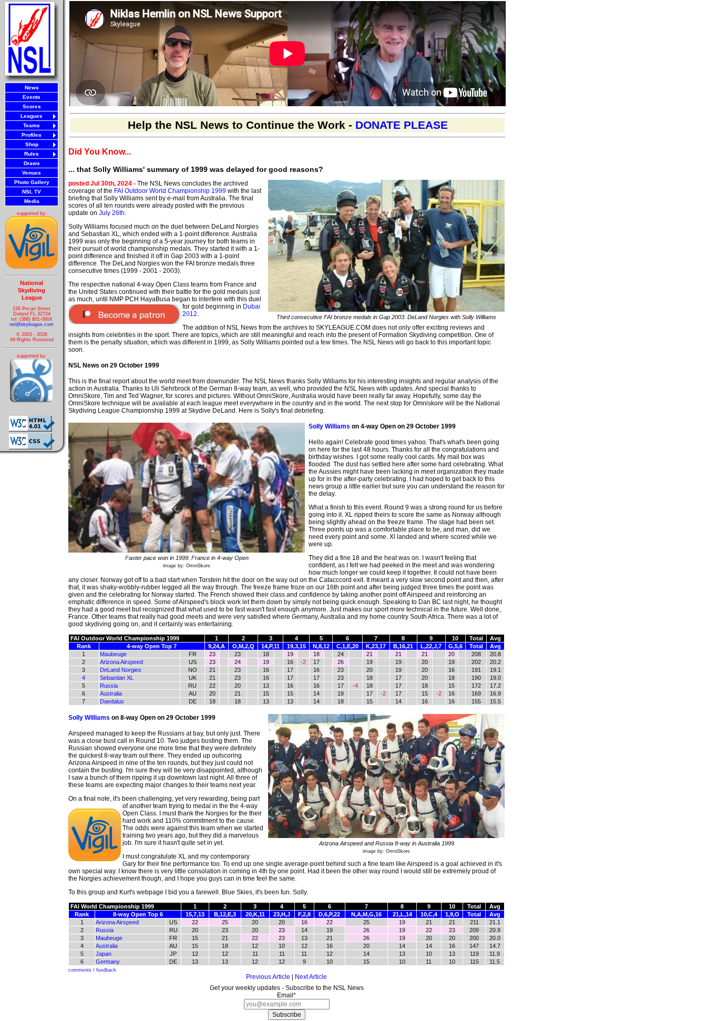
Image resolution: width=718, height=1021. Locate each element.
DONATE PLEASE (401, 125)
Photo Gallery (31, 182)
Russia (109, 685)
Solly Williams (329, 426)
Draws (32, 163)
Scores (32, 106)
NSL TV (31, 192)
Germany (108, 961)
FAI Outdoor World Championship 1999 (170, 191)
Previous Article (268, 977)
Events (31, 97)
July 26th (112, 213)
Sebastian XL (117, 678)
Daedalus (112, 701)
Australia (111, 693)
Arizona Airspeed (121, 662)
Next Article (311, 977)
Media (31, 201)
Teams (31, 125)
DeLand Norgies (120, 670)
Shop (31, 144)
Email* (286, 995)
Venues (31, 173)
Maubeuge (113, 654)
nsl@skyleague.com (31, 324)
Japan (103, 954)
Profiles (32, 135)
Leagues (31, 116)
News (32, 87)
